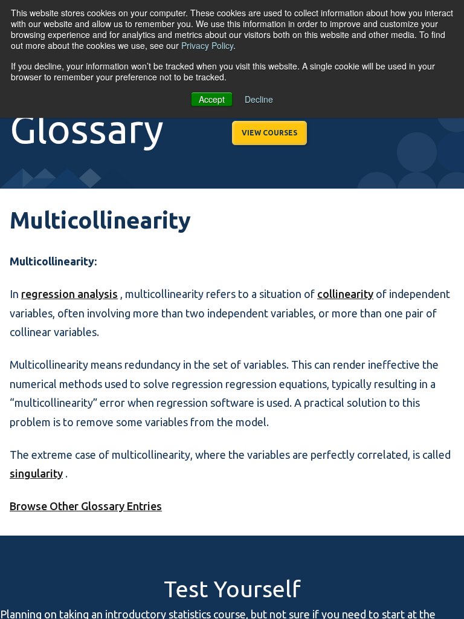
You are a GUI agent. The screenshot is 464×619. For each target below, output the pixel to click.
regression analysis (69, 294)
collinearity (345, 294)
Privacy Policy (207, 45)
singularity (36, 473)
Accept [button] (212, 99)
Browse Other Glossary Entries (86, 506)
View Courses (269, 133)
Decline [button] (259, 99)
